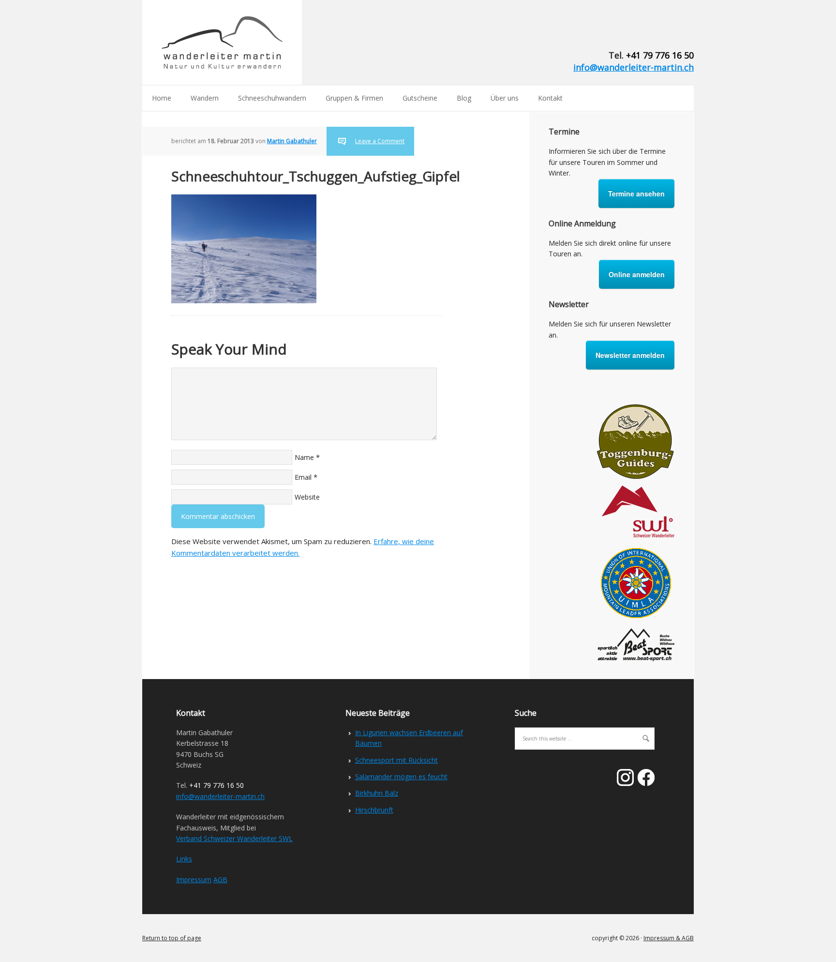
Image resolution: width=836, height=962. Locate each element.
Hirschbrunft (374, 809)
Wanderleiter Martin (222, 42)
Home (161, 98)
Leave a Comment (379, 141)
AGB (220, 879)
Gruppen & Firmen (354, 98)
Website (307, 497)
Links (184, 858)
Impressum (193, 879)
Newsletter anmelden (630, 355)
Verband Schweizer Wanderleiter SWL (234, 838)
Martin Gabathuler (292, 141)
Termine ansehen (636, 193)
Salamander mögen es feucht (401, 776)
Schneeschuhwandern (272, 98)
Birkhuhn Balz (376, 793)
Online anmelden (637, 274)
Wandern (205, 98)
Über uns (505, 98)
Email (303, 477)
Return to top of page (171, 938)
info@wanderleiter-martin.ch (633, 67)
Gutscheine (420, 98)
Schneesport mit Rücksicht (396, 760)
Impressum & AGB (668, 938)
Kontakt (550, 98)
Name (304, 457)
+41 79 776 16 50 (660, 55)
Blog (464, 98)
